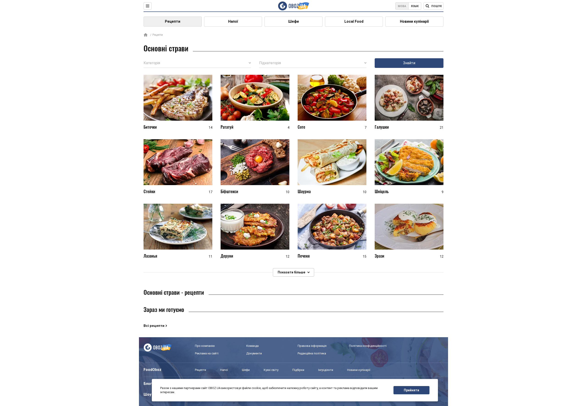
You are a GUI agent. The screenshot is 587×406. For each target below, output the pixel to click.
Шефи (293, 21)
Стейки (149, 191)
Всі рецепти (154, 326)
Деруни (227, 256)
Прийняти (411, 390)
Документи (254, 353)
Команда (252, 346)
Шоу (147, 394)
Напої (233, 21)
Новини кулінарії (414, 21)
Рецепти (172, 21)
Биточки (150, 127)
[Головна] (145, 35)
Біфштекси (229, 191)
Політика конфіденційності (368, 346)
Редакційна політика (312, 353)
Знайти (409, 63)
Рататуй (227, 127)
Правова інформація (312, 346)
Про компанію (205, 346)
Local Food (353, 21)
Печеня (304, 256)
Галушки (382, 127)
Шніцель (382, 191)
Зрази (379, 256)
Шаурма (304, 191)
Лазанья (150, 256)
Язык (415, 6)
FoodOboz (152, 369)
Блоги (149, 383)
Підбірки (298, 370)
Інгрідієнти (325, 370)
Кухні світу (271, 370)
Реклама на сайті (207, 353)
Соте (301, 127)
